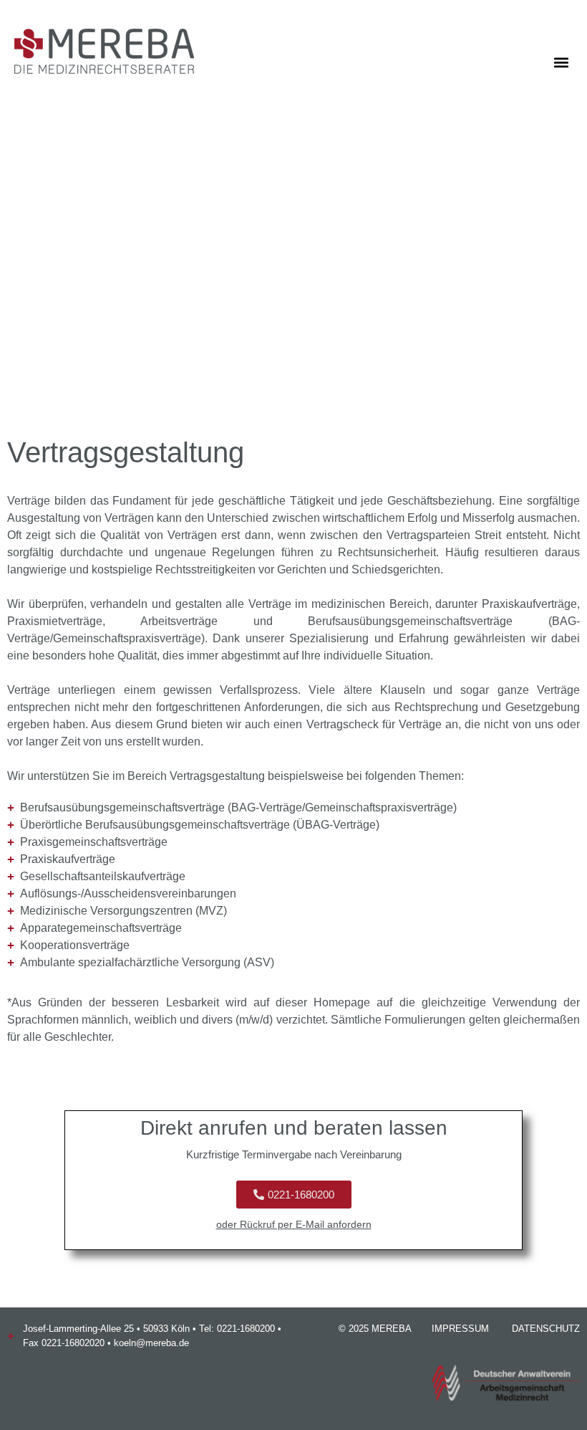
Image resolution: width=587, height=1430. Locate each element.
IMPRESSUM (460, 1328)
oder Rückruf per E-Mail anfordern (294, 1224)
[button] (561, 62)
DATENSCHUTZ (546, 1328)
